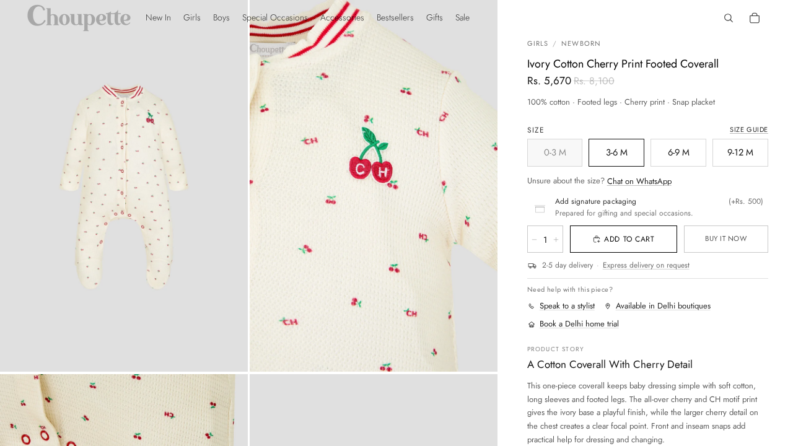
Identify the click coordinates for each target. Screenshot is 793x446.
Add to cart (629, 239)
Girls (538, 43)
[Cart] (754, 18)
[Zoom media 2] (373, 186)
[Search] (728, 18)
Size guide (749, 129)
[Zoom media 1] (124, 186)
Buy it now (726, 238)
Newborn (581, 43)
